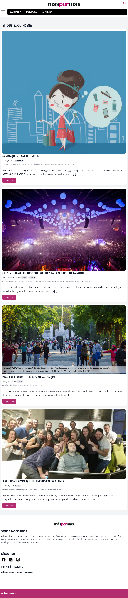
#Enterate (50, 281)
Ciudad (24, 277)
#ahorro (5, 164)
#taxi (72, 164)
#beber (5, 489)
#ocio (36, 489)
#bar (16, 281)
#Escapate (59, 281)
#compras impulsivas (33, 164)
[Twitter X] (10, 559)
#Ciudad (5, 385)
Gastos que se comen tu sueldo (21, 156)
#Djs (27, 281)
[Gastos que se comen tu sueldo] (64, 92)
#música (78, 281)
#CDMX (22, 281)
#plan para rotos (28, 385)
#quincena (59, 164)
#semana (60, 489)
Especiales (19, 161)
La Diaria (15, 11)
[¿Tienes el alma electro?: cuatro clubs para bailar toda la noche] (64, 230)
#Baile (11, 281)
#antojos (13, 164)
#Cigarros (20, 164)
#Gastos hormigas (48, 164)
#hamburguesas (22, 489)
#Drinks (33, 281)
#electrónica (41, 281)
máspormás (8, 593)
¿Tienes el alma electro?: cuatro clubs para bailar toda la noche (43, 273)
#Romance (52, 489)
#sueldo (67, 164)
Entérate (32, 277)
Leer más (9, 180)
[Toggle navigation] (3, 12)
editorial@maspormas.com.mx (17, 572)
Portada (31, 11)
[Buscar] (125, 3)
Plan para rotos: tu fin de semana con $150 (29, 377)
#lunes (31, 489)
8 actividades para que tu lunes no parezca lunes (33, 481)
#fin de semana (69, 281)
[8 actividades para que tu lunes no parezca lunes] (64, 444)
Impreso (47, 11)
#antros (5, 281)
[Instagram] (18, 559)
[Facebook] (3, 559)
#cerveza (12, 489)
